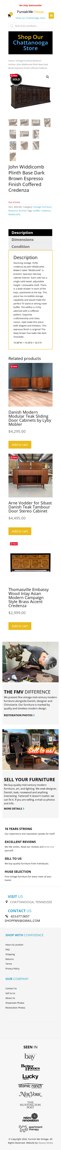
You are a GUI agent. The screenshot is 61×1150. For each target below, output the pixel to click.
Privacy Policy (12, 968)
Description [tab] (22, 232)
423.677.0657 (20, 916)
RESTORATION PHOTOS (18, 715)
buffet (36, 210)
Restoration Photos (15, 1007)
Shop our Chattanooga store (30, 17)
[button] (47, 77)
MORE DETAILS (13, 808)
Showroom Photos (14, 1002)
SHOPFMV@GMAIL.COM (22, 921)
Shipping (10, 954)
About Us (10, 998)
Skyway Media (45, 1142)
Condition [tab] (21, 246)
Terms (8, 963)
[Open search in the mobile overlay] (30, 26)
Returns (9, 959)
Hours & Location (14, 944)
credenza (46, 210)
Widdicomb (14, 214)
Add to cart (20, 444)
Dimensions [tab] (23, 239)
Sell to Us (10, 993)
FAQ (7, 949)
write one (49, 846)
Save (15, 75)
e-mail (38, 799)
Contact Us (11, 988)
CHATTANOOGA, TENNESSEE (31, 902)
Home (11, 60)
